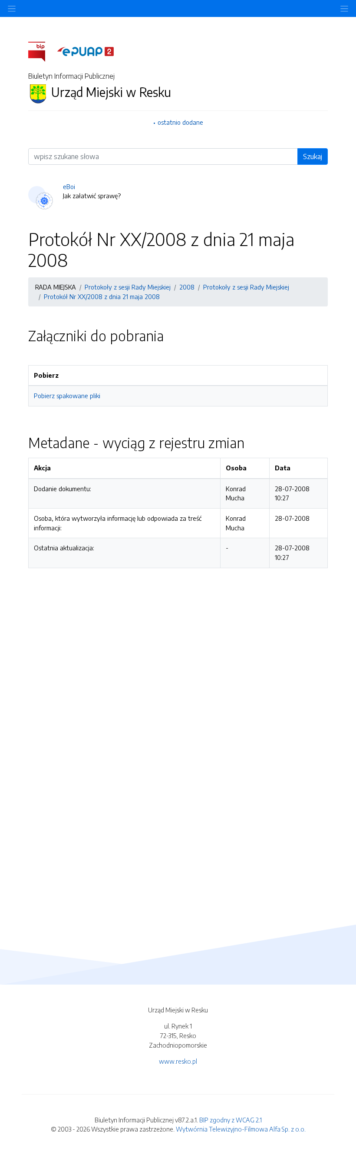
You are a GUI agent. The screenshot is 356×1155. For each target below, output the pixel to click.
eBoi (69, 186)
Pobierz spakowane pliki (67, 395)
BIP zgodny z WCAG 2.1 (230, 1120)
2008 (186, 287)
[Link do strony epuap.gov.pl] (85, 51)
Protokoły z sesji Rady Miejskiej (128, 287)
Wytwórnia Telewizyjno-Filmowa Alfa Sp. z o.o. (241, 1129)
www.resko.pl (178, 1061)
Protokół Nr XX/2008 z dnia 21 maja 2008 (102, 296)
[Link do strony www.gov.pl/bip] (42, 51)
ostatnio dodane (180, 122)
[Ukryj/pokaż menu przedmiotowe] (11, 8)
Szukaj (312, 156)
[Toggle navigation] (344, 8)
